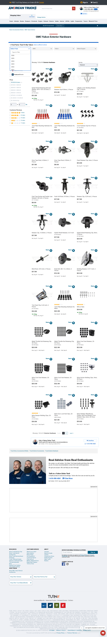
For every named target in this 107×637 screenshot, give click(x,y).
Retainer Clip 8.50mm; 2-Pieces (63, 89)
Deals (11, 21)
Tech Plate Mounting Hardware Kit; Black (64, 307)
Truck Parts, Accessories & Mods (19, 451)
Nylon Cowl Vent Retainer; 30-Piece (40, 378)
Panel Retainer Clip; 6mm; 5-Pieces (87, 160)
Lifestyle (16, 21)
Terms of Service (72, 633)
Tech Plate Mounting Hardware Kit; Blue (64, 126)
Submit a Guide (48, 553)
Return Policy (30, 554)
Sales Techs (47, 559)
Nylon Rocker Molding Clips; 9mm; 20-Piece (87, 378)
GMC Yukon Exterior (30, 29)
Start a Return (30, 553)
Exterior (51, 21)
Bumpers (27, 21)
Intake (57, 21)
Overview (46, 551)
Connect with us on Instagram (67, 564)
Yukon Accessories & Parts (16, 29)
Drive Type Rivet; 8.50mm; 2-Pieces (62, 161)
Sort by (80, 62)
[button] (84, 14)
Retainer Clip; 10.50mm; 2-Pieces (42, 233)
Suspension (78, 21)
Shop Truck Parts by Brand (16, 556)
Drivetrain (34, 21)
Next (71, 433)
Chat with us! (30, 559)
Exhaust (46, 21)
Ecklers (70, 600)
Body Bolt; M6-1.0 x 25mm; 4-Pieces (63, 269)
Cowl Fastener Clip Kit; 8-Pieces (86, 126)
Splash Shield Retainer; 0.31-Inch (64, 233)
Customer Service (31, 557)
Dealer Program (48, 557)
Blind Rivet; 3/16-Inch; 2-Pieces (41, 269)
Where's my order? (31, 551)
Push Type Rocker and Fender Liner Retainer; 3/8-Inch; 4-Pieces (42, 197)
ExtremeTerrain (62, 600)
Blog (10, 563)
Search (73, 8)
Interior (62, 21)
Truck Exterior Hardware (51, 451)
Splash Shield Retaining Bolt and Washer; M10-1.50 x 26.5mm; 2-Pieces (41, 89)
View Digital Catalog (14, 566)
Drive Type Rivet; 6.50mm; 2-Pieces (40, 161)
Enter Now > (60, 25)
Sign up (93, 552)
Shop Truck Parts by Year (15, 551)
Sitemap (52, 630)
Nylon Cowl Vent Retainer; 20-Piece (85, 342)
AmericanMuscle (39, 600)
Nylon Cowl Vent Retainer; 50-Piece (63, 378)
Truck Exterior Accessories (37, 451)
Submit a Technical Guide (15, 560)
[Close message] (97, 25)
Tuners (85, 21)
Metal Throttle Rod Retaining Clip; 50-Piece (64, 342)
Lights (72, 21)
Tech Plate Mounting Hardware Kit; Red (42, 126)
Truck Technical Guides (15, 559)
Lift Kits (67, 21)
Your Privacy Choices (75, 630)
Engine (40, 21)
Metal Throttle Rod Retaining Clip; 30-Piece (42, 342)
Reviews (46, 560)
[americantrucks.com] (22, 8)
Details (41, 2)
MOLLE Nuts (80, 307)
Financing (11, 557)
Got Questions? (31, 556)
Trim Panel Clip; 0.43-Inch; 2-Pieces (40, 306)
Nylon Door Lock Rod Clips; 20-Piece (63, 414)
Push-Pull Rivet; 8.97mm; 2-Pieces (64, 196)
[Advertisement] (53, 500)
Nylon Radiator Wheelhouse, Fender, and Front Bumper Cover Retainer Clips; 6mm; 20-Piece (86, 415)
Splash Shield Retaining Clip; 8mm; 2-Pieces (87, 233)
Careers (46, 554)
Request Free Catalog (14, 565)
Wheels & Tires (93, 21)
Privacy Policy (83, 555)
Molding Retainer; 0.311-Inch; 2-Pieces (86, 269)
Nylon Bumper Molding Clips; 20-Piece (41, 416)
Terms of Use (30, 563)
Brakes (22, 21)
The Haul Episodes (14, 562)
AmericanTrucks (51, 600)
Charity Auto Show (49, 556)
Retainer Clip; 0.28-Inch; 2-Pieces (87, 196)
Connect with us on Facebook (63, 564)
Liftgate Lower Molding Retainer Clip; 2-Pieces (86, 88)
